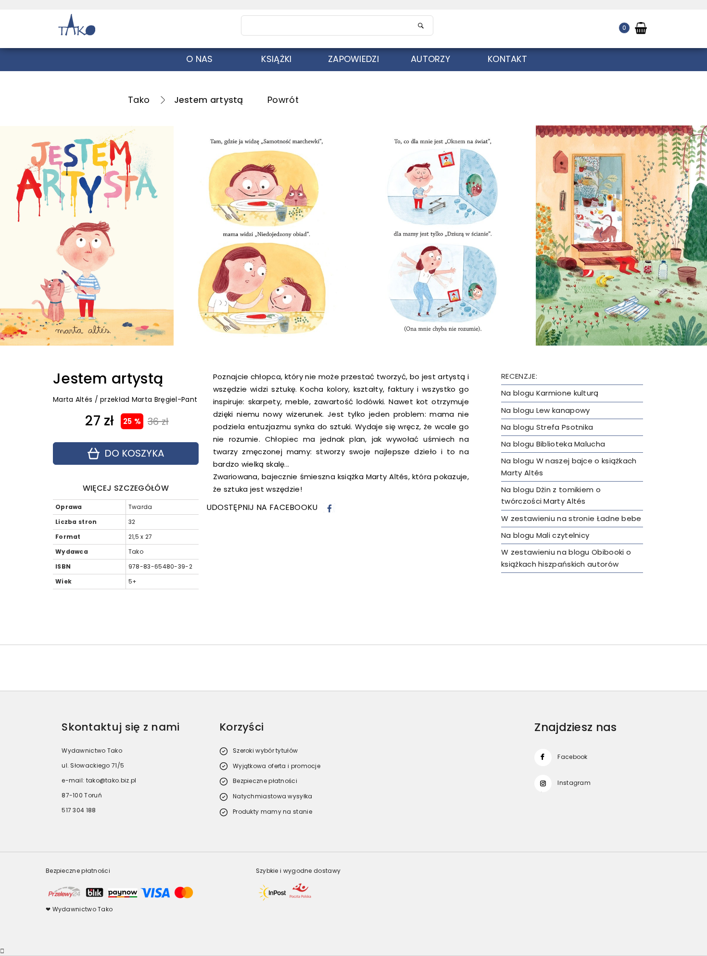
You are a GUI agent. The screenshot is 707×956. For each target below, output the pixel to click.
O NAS (199, 59)
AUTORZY (430, 59)
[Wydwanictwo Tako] (138, 25)
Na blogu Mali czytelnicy (545, 535)
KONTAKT (507, 59)
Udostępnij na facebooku (262, 507)
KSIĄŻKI (276, 59)
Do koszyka (134, 453)
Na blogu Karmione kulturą (550, 393)
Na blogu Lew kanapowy (545, 410)
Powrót (283, 100)
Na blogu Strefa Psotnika (547, 427)
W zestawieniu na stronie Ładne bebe (571, 518)
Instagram (574, 783)
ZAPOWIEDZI (353, 59)
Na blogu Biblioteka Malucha (553, 444)
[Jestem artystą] (354, 235)
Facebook (572, 757)
